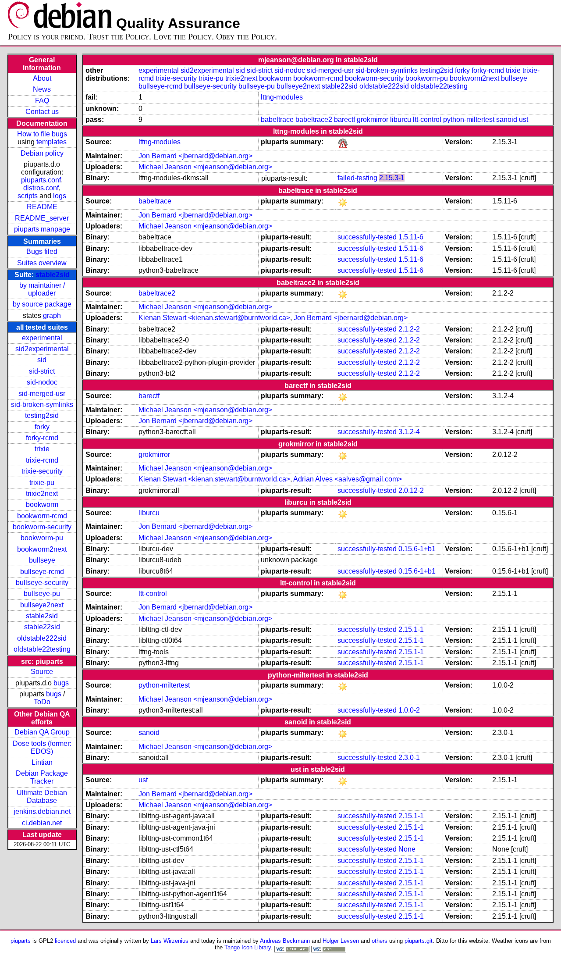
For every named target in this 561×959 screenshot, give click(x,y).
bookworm (42, 504)
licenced (65, 941)
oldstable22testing (42, 649)
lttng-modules (282, 97)
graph (52, 315)
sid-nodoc (42, 382)
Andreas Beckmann (285, 941)
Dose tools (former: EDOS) (42, 747)
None (406, 849)
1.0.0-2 (409, 710)
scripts (28, 196)
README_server (42, 218)
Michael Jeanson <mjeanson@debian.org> (205, 167)
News (42, 89)
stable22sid (42, 627)
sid (41, 360)
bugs (61, 683)
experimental (42, 338)
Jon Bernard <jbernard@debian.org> (195, 156)
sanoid (506, 119)
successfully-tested (367, 237)
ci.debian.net (42, 823)
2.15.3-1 (392, 178)
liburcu (400, 119)
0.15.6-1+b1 (417, 549)
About (42, 78)
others (379, 941)
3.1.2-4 (409, 431)
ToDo (42, 702)
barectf (344, 119)
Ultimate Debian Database (42, 796)
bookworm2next (42, 549)
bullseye (42, 560)
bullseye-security (42, 582)
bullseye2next (42, 605)
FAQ (42, 100)
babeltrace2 (313, 119)
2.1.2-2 (409, 329)
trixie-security (42, 471)
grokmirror (372, 119)
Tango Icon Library (247, 947)
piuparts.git (419, 941)
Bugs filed (41, 251)
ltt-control (427, 119)
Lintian (42, 762)
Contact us (42, 111)
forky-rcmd (42, 438)
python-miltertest (468, 119)
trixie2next (42, 493)
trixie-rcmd (42, 460)
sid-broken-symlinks (42, 404)
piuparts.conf (41, 180)
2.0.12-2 (411, 490)
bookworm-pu (42, 538)
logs (59, 196)
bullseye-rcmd (42, 571)
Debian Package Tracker (42, 777)
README (42, 206)
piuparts (21, 941)
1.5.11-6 (410, 237)
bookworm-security (42, 527)
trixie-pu (41, 482)
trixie (42, 449)
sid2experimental (42, 349)
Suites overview (42, 263)
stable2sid (53, 274)
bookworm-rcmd (42, 516)
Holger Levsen (341, 941)
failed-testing (357, 178)
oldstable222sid (42, 638)
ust (523, 119)
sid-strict (42, 371)
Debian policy (42, 153)
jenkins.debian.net (42, 811)
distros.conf (41, 188)
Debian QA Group (42, 732)
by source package (42, 304)
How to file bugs (42, 134)
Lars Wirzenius (169, 941)
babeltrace (277, 119)
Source (42, 671)
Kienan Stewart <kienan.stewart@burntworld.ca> (214, 317)
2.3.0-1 (409, 757)
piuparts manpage (42, 229)
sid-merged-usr (41, 393)
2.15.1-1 (411, 629)
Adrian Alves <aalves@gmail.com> (347, 479)
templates (51, 142)
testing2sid (42, 415)
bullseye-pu (42, 593)
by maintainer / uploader (42, 289)
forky (42, 427)
